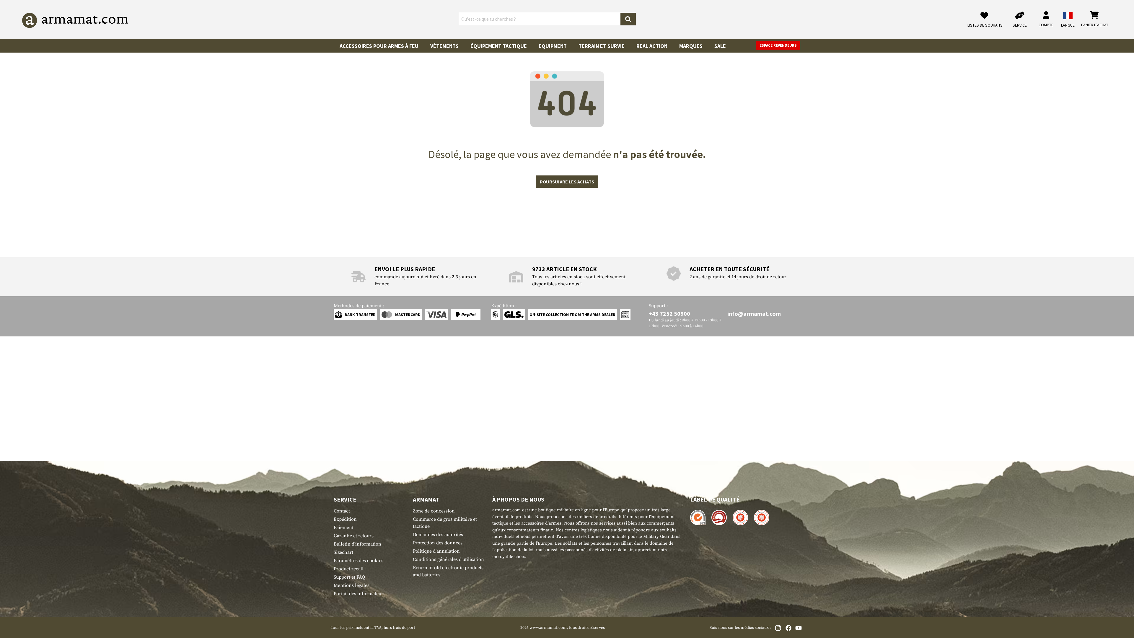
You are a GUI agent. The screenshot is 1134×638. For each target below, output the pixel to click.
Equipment (553, 46)
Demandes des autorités (438, 535)
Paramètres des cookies (358, 561)
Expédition (345, 519)
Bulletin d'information (357, 544)
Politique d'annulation (436, 551)
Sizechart (343, 552)
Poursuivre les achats (567, 182)
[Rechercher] (628, 19)
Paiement (343, 527)
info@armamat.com (754, 313)
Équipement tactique (498, 46)
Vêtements (444, 46)
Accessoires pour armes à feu (379, 46)
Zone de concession (434, 511)
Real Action (651, 46)
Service (345, 499)
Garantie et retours (354, 536)
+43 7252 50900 (669, 313)
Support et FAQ (349, 577)
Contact (342, 511)
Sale (720, 46)
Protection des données (437, 543)
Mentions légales (351, 585)
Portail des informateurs (359, 594)
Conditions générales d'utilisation (448, 559)
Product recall (349, 569)
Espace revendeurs (778, 45)
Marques (691, 46)
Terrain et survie (602, 46)
